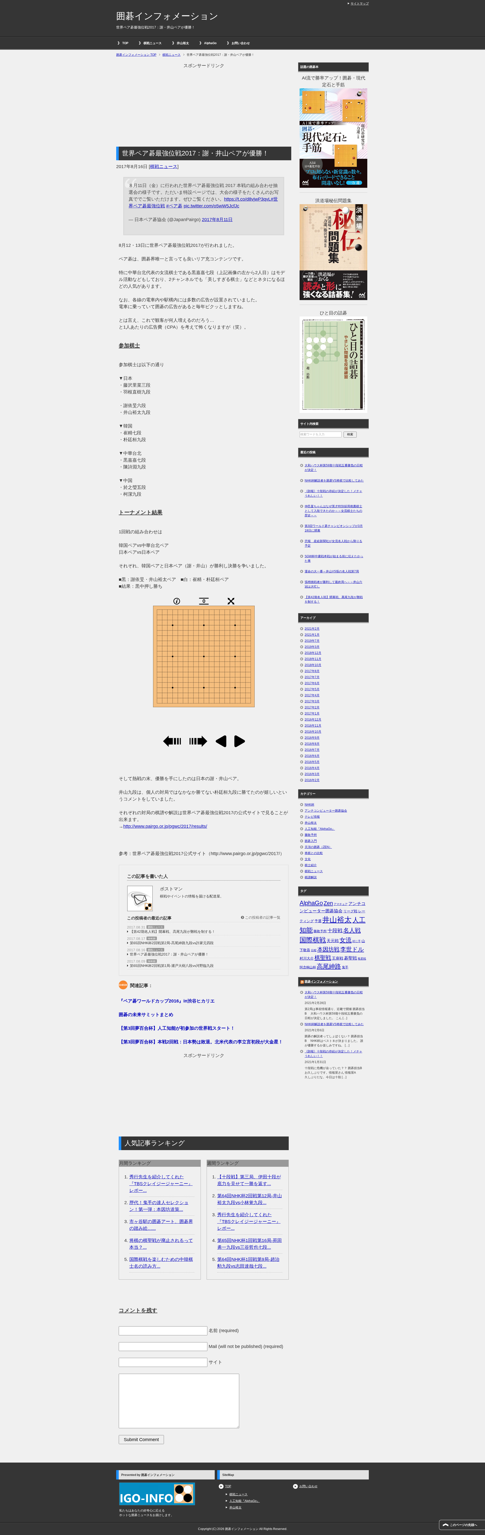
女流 (346, 940)
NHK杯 (152, 938)
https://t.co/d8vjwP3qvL (247, 199)
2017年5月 (312, 689)
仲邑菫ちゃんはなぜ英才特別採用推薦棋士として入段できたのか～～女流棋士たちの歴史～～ (333, 511)
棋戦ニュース (152, 43)
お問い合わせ (241, 43)
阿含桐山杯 (308, 967)
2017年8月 (312, 671)
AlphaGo (210, 43)
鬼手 (345, 967)
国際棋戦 (313, 939)
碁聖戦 (350, 958)
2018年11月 (313, 659)
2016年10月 (313, 731)
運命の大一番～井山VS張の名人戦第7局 (332, 571)
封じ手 (356, 941)
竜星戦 (362, 958)
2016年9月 (312, 737)
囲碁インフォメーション (167, 16)
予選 (318, 921)
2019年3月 (312, 647)
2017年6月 (312, 683)
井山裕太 (183, 43)
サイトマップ (360, 3)
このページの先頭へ (463, 1525)
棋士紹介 (311, 865)
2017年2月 (312, 707)
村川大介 (307, 958)
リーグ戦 (350, 911)
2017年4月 (312, 695)
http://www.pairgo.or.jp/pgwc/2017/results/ (165, 826)
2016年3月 (312, 774)
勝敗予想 (311, 835)
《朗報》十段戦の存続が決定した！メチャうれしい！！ (333, 493)
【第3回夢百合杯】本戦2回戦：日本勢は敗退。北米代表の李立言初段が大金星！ (201, 1041)
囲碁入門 (311, 841)
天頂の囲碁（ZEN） (318, 847)
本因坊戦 (328, 949)
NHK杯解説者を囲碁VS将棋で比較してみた (334, 480)
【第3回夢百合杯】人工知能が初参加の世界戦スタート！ (177, 1028)
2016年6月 (312, 756)
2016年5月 (312, 762)
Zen (328, 903)
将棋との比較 (314, 853)
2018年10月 (313, 665)
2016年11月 (313, 725)
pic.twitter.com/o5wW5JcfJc (211, 205)
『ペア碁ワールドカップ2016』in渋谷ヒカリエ (167, 1000)
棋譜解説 (311, 877)
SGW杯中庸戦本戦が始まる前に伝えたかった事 (334, 558)
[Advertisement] (203, 104)
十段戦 (335, 930)
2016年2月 (312, 780)
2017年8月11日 (217, 219)
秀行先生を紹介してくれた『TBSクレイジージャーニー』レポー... (161, 1183)
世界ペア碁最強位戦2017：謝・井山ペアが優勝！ (169, 954)
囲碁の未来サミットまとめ (146, 1014)
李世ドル (352, 949)
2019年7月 (312, 641)
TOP (125, 43)
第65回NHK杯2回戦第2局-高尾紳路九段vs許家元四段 (172, 943)
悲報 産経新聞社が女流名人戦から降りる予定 (333, 543)
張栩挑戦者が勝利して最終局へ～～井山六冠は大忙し (333, 584)
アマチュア (341, 904)
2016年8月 (312, 744)
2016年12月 (313, 719)
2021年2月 (312, 628)
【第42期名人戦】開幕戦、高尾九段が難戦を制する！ (172, 932)
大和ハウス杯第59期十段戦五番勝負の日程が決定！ (334, 468)
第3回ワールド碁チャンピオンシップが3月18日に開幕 (334, 528)
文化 (308, 859)
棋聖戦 (322, 958)
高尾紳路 (329, 966)
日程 (314, 950)
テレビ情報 (312, 816)
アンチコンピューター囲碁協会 (326, 810)
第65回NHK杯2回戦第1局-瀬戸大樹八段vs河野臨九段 (172, 966)
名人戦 (352, 930)
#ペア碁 (174, 205)
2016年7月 (312, 750)
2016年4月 (312, 768)
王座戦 (337, 958)
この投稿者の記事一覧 (262, 917)
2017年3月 (312, 701)
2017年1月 (312, 713)
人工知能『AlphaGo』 (320, 829)
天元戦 (333, 940)
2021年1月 (312, 635)
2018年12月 (313, 653)
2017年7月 (312, 677)
